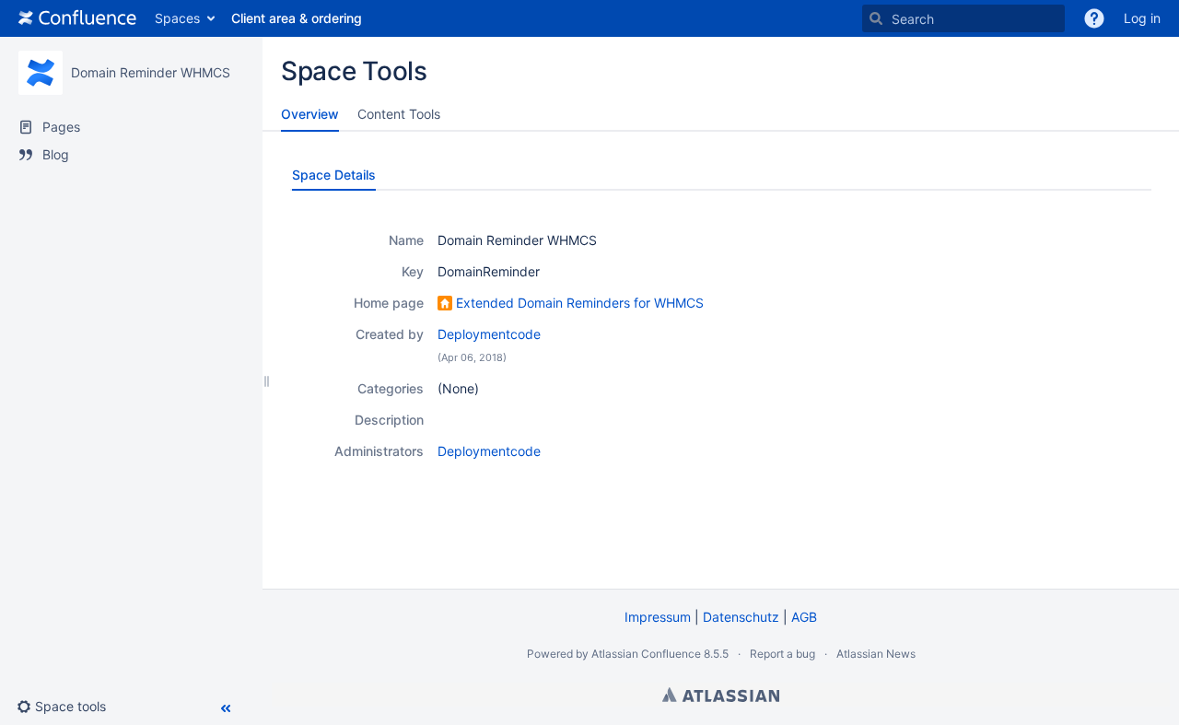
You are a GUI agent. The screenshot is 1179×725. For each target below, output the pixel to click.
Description (389, 419)
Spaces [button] (177, 18)
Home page (389, 302)
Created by (390, 334)
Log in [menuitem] (1142, 18)
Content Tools (398, 114)
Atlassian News (876, 654)
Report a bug (782, 654)
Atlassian (720, 695)
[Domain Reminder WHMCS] (40, 73)
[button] (1094, 18)
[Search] (876, 18)
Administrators (379, 451)
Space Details (334, 174)
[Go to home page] (77, 18)
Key (413, 271)
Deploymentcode (489, 334)
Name (406, 240)
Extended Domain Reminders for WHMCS (580, 302)
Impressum (658, 617)
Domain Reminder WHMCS (150, 72)
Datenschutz (741, 617)
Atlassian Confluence (646, 654)
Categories (390, 388)
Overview (310, 114)
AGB (804, 617)
